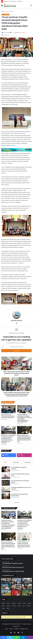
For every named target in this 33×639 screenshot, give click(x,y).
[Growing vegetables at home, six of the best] (6, 489)
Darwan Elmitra (7, 32)
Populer (5, 462)
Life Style (14, 605)
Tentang (11, 628)
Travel (3, 608)
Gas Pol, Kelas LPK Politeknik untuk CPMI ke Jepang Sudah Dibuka (8, 416)
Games (8, 605)
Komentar (27, 462)
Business (14, 603)
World (8, 608)
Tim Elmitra (16, 628)
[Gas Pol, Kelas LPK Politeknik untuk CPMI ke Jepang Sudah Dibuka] (8, 409)
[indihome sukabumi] (16, 150)
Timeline (29, 605)
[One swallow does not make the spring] (6, 483)
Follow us (4, 613)
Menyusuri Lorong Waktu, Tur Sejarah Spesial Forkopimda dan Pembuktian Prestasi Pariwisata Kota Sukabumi (8, 439)
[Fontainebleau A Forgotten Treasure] (6, 469)
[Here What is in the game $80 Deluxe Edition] (6, 496)
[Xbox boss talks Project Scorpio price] (6, 476)
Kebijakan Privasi (24, 628)
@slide (3, 603)
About (8, 603)
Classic (19, 603)
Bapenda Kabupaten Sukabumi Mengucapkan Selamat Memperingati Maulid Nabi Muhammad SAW (24, 438)
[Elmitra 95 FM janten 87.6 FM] (10, 5)
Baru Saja (16, 462)
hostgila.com (16, 626)
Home (4, 11)
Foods (3, 605)
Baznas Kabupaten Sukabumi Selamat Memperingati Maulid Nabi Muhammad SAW (23, 544)
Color (24, 603)
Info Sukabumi (10, 11)
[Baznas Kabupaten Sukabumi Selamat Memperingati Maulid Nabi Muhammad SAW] (24, 536)
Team (19, 605)
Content (29, 603)
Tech (24, 605)
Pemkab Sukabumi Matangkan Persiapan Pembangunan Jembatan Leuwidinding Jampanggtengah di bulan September (24, 418)
